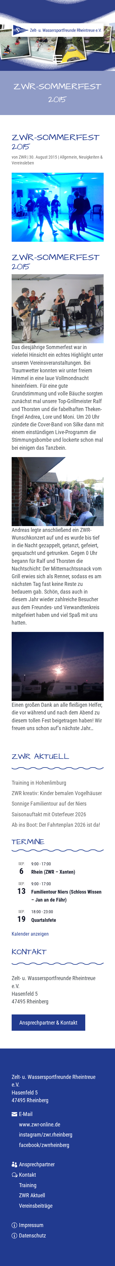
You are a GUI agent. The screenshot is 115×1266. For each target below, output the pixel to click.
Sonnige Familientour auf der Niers (49, 803)
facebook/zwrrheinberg (44, 1145)
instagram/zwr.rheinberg (45, 1134)
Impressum (31, 1225)
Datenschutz (32, 1235)
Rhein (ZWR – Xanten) (53, 872)
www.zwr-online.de (39, 1124)
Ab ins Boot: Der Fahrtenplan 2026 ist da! (56, 825)
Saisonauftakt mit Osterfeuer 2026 (49, 814)
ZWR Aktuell (32, 1195)
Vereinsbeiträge (35, 1206)
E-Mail (26, 1114)
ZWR (22, 157)
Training (27, 1185)
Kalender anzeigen (30, 934)
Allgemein (68, 157)
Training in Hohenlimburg (39, 782)
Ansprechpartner (37, 1164)
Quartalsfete (43, 920)
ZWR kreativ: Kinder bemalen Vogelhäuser (57, 793)
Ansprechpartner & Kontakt (48, 1022)
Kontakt (27, 1175)
